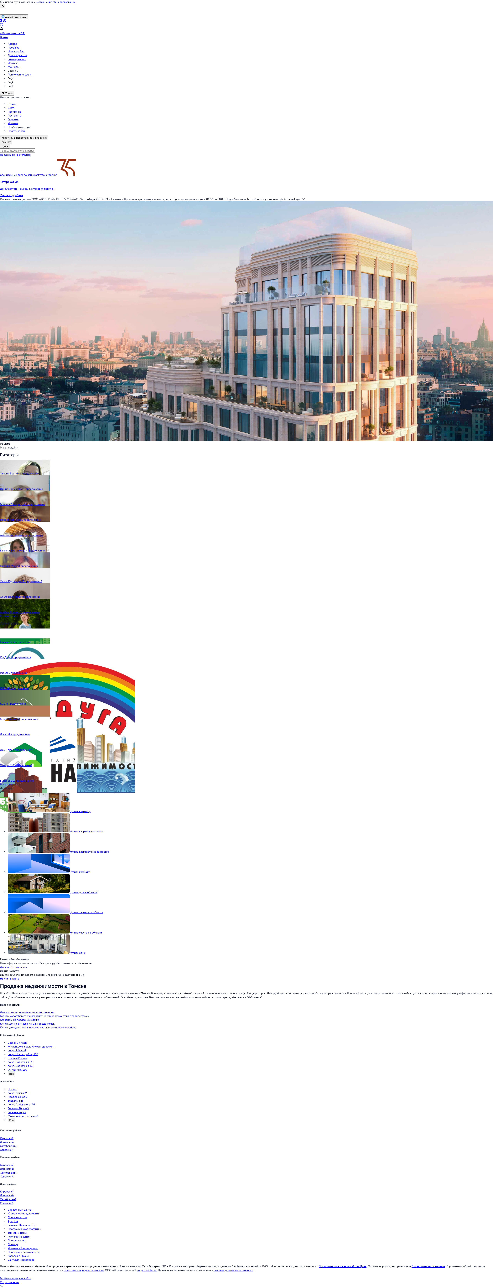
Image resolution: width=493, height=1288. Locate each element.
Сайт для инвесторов (21, 1259)
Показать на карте (11, 154)
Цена (5, 146)
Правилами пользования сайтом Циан (342, 1266)
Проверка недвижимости (23, 1252)
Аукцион (13, 1221)
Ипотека (13, 63)
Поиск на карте (17, 1217)
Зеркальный (15, 1100)
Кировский (6, 1138)
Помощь (13, 1244)
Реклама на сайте (18, 1236)
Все (11, 1073)
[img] (66, 175)
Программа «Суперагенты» (24, 1229)
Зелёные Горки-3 (18, 1108)
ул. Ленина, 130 (17, 1069)
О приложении (9, 1282)
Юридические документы (24, 1213)
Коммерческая (17, 59)
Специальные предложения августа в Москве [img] (28, 175)
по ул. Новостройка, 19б (23, 1054)
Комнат (6, 142)
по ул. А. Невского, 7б (21, 1104)
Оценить (13, 119)
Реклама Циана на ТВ (21, 1225)
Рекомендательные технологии (233, 1270)
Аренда (12, 43)
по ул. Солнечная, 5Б (21, 1066)
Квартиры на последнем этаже (19, 1020)
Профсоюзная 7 (17, 1097)
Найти (27, 154)
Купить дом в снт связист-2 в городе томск (27, 1023)
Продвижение (16, 1240)
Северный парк (17, 1042)
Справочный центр (19, 1209)
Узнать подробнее (11, 195)
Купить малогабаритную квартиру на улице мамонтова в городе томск (44, 1016)
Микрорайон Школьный (23, 1116)
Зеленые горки (17, 1112)
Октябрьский (8, 1146)
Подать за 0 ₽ (16, 131)
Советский (6, 1149)
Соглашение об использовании (56, 2)
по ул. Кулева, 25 (18, 1093)
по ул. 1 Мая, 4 (17, 1050)
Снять (11, 108)
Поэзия (12, 1089)
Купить (12, 104)
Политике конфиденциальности (84, 1270)
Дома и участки (17, 55)
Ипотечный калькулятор (23, 1248)
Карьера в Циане (18, 1256)
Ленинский (7, 1142)
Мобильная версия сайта (15, 1278)
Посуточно (14, 111)
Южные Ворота (17, 1058)
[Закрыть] (2, 6)
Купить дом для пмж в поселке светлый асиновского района (38, 1027)
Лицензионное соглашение (428, 1266)
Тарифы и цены (17, 1232)
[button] (246, 185)
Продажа (13, 47)
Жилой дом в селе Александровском (31, 1046)
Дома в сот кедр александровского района (27, 1012)
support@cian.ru (147, 1270)
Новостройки (16, 51)
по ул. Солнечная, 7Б (21, 1062)
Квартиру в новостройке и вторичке (24, 137)
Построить (14, 115)
